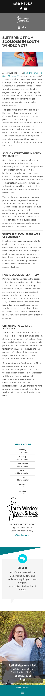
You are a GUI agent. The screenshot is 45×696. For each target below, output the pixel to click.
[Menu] (22, 692)
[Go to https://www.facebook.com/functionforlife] (21, 9)
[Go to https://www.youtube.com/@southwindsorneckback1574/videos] (25, 9)
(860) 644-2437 (22, 3)
